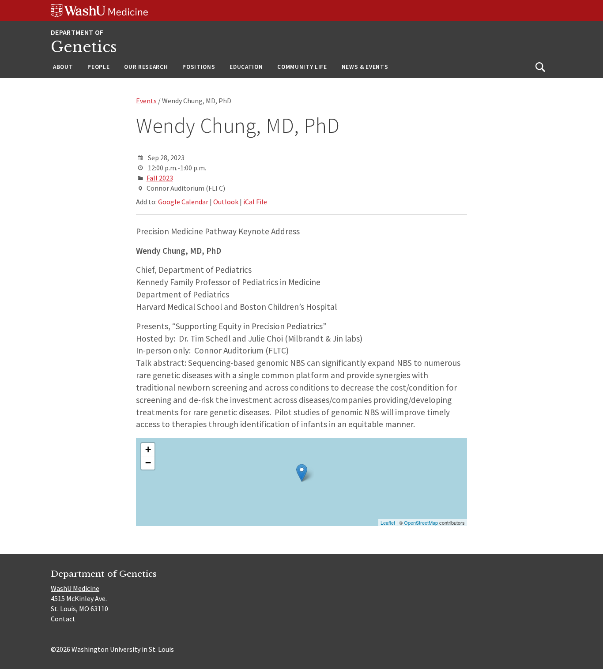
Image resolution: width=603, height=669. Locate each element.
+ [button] (148, 449)
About (63, 67)
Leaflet (388, 522)
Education (246, 67)
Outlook (225, 201)
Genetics (84, 47)
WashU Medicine (75, 588)
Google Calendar (183, 201)
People (98, 67)
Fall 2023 (160, 177)
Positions (198, 67)
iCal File (255, 201)
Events (146, 100)
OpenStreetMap (421, 522)
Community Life (302, 67)
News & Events (365, 67)
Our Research (146, 67)
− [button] (148, 462)
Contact (63, 618)
